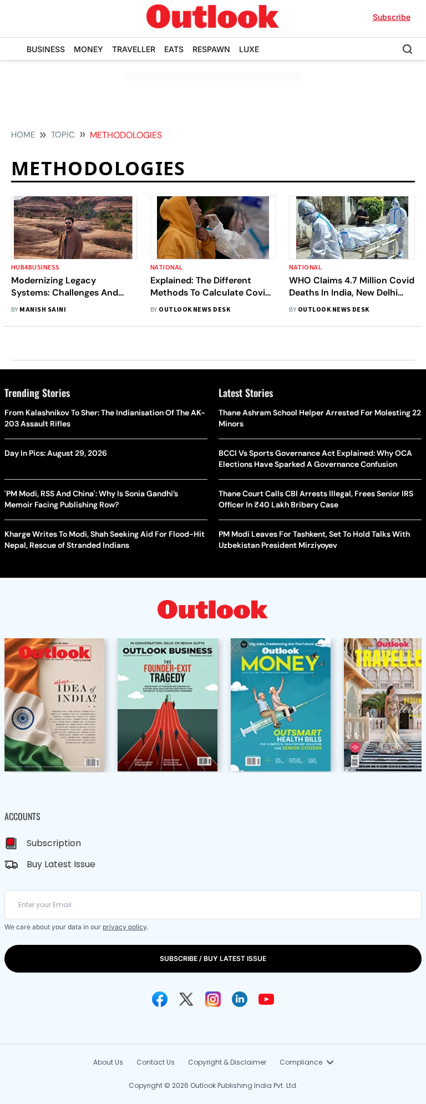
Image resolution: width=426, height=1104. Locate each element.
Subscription (54, 843)
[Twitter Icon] (186, 999)
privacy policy (124, 927)
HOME (23, 134)
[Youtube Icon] (266, 999)
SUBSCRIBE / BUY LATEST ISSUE (213, 958)
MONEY (88, 49)
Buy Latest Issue (61, 864)
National (166, 267)
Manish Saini (42, 309)
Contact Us (155, 1062)
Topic (63, 134)
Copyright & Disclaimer (227, 1062)
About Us (108, 1062)
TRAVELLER (133, 49)
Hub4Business (35, 267)
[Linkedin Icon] (239, 999)
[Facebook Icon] (160, 999)
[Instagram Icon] (213, 999)
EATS (174, 49)
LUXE (249, 49)
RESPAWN (211, 49)
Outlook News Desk (194, 309)
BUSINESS (46, 49)
